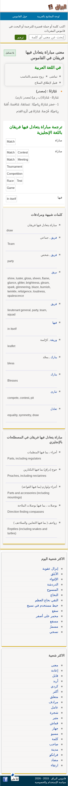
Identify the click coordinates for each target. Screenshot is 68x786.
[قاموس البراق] (57, 7)
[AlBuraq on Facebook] (5, 780)
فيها (54, 322)
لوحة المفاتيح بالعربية (48, 16)
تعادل (53, 408)
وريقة (53, 339)
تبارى (54, 391)
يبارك (54, 357)
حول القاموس (20, 16)
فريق (54, 237)
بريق (54, 272)
